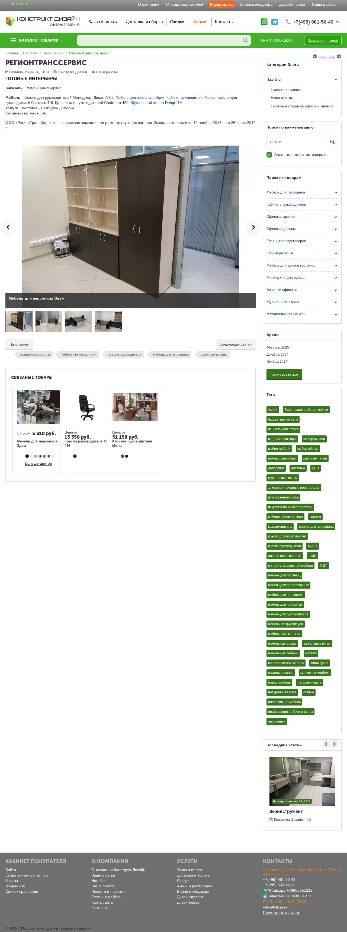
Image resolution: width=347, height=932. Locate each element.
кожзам (315, 517)
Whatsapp (276, 890)
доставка (298, 468)
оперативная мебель (284, 702)
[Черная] (75, 456)
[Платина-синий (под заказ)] (40, 456)
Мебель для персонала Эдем (140, 98)
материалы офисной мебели (290, 565)
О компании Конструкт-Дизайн (118, 870)
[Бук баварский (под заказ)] (44, 456)
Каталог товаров (39, 40)
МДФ (323, 565)
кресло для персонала (316, 527)
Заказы (11, 880)
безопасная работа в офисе (306, 410)
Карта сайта (102, 902)
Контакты (224, 21)
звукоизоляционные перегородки (294, 488)
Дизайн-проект (292, 4)
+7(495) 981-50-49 (279, 879)
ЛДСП (312, 546)
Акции (200, 21)
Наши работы (324, 4)
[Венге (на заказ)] (127, 456)
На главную (19, 344)
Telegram (276, 896)
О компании (148, 4)
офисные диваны (214, 354)
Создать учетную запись (27, 875)
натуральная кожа (282, 692)
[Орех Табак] (122, 456)
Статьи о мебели (106, 897)
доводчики (276, 468)
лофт (313, 556)
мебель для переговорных (288, 585)
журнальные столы (35, 354)
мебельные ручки (317, 643)
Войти (10, 870)
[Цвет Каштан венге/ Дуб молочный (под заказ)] (48, 456)
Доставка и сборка (144, 21)
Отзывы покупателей (184, 4)
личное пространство (284, 556)
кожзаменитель (280, 527)
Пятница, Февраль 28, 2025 (291, 801)
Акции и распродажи (195, 886)
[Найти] (245, 40)
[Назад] (314, 57)
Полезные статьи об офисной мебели (302, 106)
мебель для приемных (285, 604)
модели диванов (280, 673)
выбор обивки (308, 449)
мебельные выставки (284, 634)
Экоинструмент (286, 811)
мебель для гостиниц (284, 575)
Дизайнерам (188, 902)
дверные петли (315, 458)
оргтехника (276, 721)
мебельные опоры (282, 643)
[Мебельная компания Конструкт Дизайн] (42, 21)
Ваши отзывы (103, 875)
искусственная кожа (283, 497)
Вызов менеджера (256, 4)
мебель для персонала (171, 354)
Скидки (177, 21)
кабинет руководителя (79, 354)
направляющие (310, 682)
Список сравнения (21, 891)
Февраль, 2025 (277, 347)
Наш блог (274, 79)
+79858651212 (300, 890)
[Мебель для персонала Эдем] (130, 227)
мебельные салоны (283, 653)
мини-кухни (319, 663)
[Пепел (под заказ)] (52, 456)
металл (311, 653)
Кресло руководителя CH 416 (87, 443)
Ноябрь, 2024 (276, 361)
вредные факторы (282, 439)
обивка (308, 692)
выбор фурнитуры (282, 458)
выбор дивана (314, 439)
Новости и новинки (286, 89)
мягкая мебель (279, 682)
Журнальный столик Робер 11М (156, 103)
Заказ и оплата (103, 21)
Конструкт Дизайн (288, 820)
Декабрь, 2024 (277, 354)
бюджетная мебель (283, 419)
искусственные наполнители (290, 507)
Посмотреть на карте (281, 912)
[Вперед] (339, 57)
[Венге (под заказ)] (27, 456)
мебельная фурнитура (285, 624)
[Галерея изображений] (309, 819)
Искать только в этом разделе (300, 154)
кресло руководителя (124, 354)
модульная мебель (314, 673)
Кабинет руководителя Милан (191, 98)
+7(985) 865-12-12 (279, 885)
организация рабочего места (290, 712)
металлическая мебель (286, 663)
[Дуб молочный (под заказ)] (31, 456)
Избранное (15, 886)
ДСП (315, 468)
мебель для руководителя (288, 614)
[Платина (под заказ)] (35, 456)
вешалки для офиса (283, 429)
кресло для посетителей (287, 536)
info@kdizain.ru (276, 907)
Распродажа (221, 4)
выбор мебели (279, 449)
